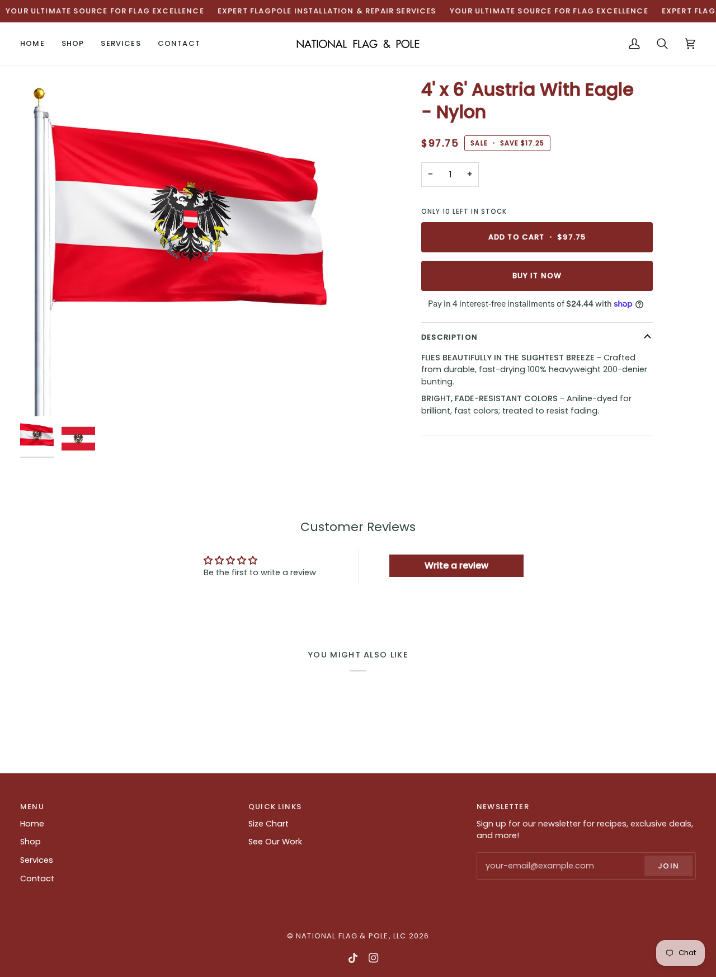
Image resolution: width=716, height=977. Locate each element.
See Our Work (275, 841)
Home (32, 823)
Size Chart (268, 823)
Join (668, 866)
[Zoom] (189, 247)
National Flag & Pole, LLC (351, 936)
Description (449, 337)
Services (36, 860)
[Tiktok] (352, 958)
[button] (73, 43)
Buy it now (537, 275)
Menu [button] (32, 806)
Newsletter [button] (503, 806)
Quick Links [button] (275, 806)
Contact (37, 878)
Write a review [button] (456, 565)
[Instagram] (374, 958)
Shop (30, 841)
